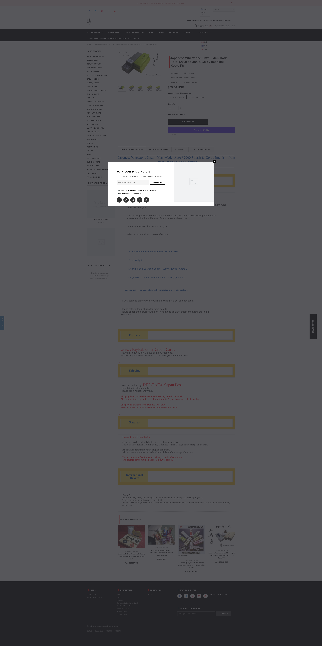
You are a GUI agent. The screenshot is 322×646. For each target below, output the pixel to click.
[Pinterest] (139, 199)
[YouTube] (146, 199)
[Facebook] (119, 199)
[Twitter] (126, 199)
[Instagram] (133, 199)
